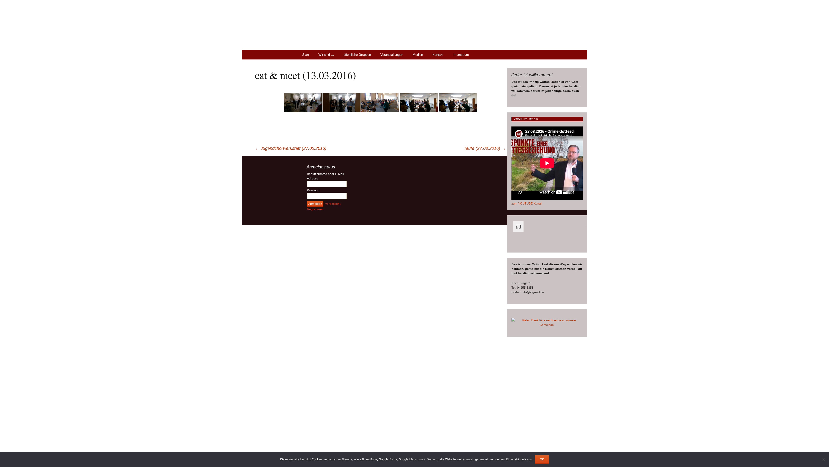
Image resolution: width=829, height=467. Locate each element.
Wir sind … (326, 54)
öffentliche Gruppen (357, 54)
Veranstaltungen (391, 54)
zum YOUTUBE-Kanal (526, 203)
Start (305, 54)
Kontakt (437, 54)
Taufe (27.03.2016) (485, 148)
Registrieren (315, 209)
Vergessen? (333, 203)
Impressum (461, 54)
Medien (418, 54)
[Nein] (823, 459)
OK (542, 459)
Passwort (313, 190)
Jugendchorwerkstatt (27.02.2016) (290, 148)
